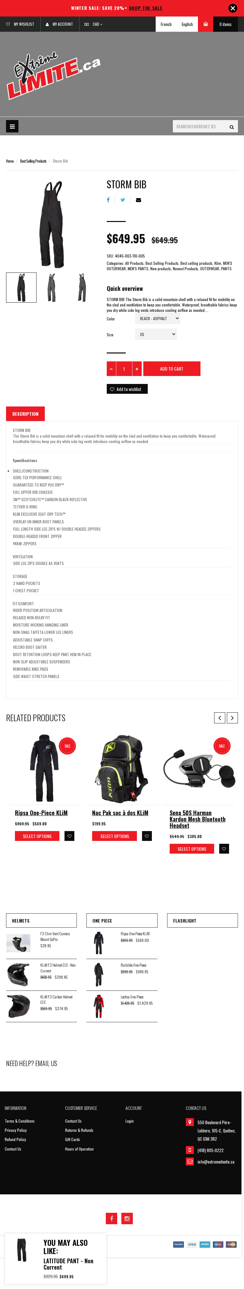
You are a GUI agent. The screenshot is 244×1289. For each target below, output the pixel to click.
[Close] (233, 8)
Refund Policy (15, 1139)
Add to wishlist (129, 389)
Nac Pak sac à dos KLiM (120, 813)
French (166, 24)
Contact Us (13, 1148)
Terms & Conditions (20, 1121)
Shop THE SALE (146, 7)
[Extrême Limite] (53, 75)
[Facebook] (111, 200)
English (187, 24)
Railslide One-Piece (133, 965)
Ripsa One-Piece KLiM (41, 813)
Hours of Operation (79, 1148)
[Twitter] (125, 200)
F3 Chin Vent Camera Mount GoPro (55, 936)
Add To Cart (171, 368)
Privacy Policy (16, 1130)
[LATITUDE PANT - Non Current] (22, 1250)
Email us (46, 1063)
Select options (37, 836)
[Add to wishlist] (69, 836)
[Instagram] (127, 1218)
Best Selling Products (33, 161)
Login (129, 1121)
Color (111, 318)
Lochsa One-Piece (132, 996)
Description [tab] (25, 413)
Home (10, 161)
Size (110, 334)
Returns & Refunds (79, 1130)
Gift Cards (72, 1139)
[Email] (141, 200)
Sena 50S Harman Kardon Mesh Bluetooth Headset (198, 819)
